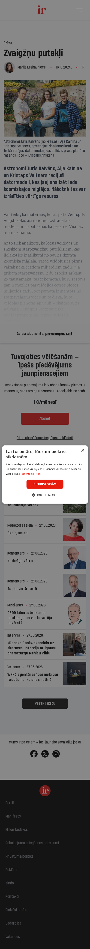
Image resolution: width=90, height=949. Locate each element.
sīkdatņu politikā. (29, 474)
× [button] (82, 450)
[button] (45, 495)
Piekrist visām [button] (45, 484)
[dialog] (45, 474)
